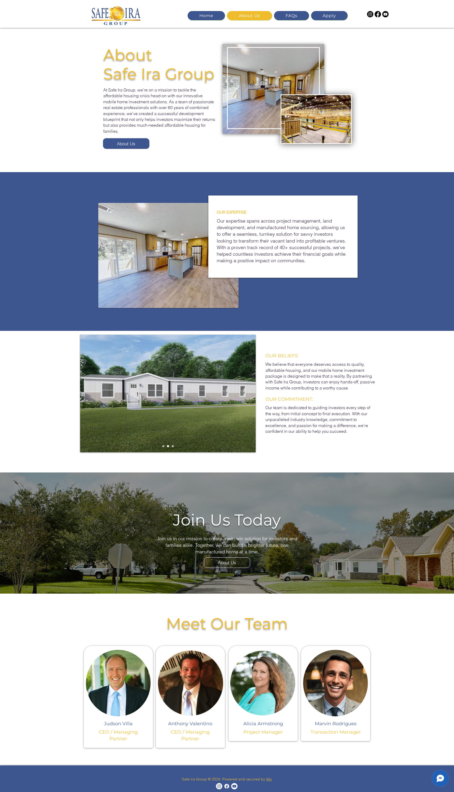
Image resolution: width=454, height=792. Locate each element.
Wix (269, 779)
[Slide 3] (173, 446)
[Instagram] (370, 14)
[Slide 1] (163, 446)
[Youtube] (385, 14)
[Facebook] (378, 14)
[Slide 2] (168, 446)
